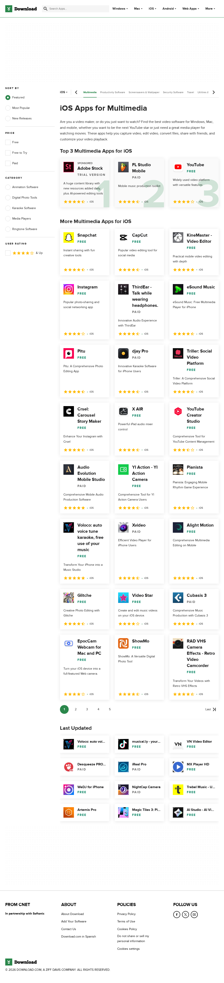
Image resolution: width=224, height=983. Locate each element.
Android (168, 8)
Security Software (173, 92)
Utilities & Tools (207, 92)
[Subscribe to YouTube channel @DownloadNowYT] (194, 914)
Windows (118, 8)
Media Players (21, 218)
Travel (190, 92)
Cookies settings (128, 949)
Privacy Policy (126, 914)
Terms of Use (126, 922)
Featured (18, 97)
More (209, 8)
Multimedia (90, 92)
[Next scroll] (213, 92)
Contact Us (68, 929)
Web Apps (189, 8)
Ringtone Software (24, 229)
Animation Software (25, 187)
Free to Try (19, 153)
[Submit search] (45, 8)
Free (15, 142)
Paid (15, 163)
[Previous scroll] (76, 92)
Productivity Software (112, 92)
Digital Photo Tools (24, 197)
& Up (39, 253)
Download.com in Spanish (78, 937)
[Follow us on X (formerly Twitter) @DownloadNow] (185, 914)
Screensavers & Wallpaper (144, 92)
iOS (151, 8)
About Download (72, 914)
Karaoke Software (24, 208)
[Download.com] (21, 8)
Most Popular (21, 108)
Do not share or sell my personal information (133, 938)
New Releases (22, 118)
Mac (137, 8)
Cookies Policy (127, 929)
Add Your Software (73, 922)
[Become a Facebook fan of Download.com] (176, 914)
